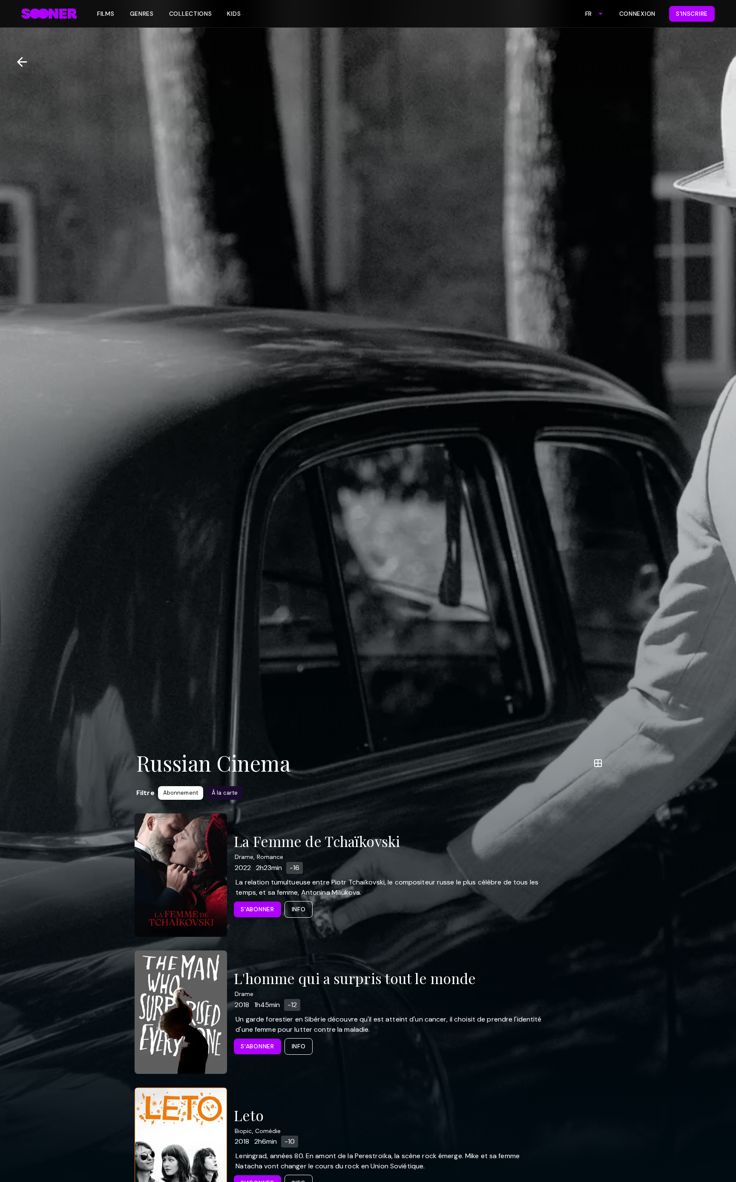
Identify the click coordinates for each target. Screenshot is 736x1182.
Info (299, 909)
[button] (180, 793)
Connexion (637, 13)
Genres (142, 13)
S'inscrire (692, 13)
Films (106, 13)
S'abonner (257, 909)
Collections (190, 13)
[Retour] (18, 62)
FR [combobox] (588, 13)
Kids (234, 13)
